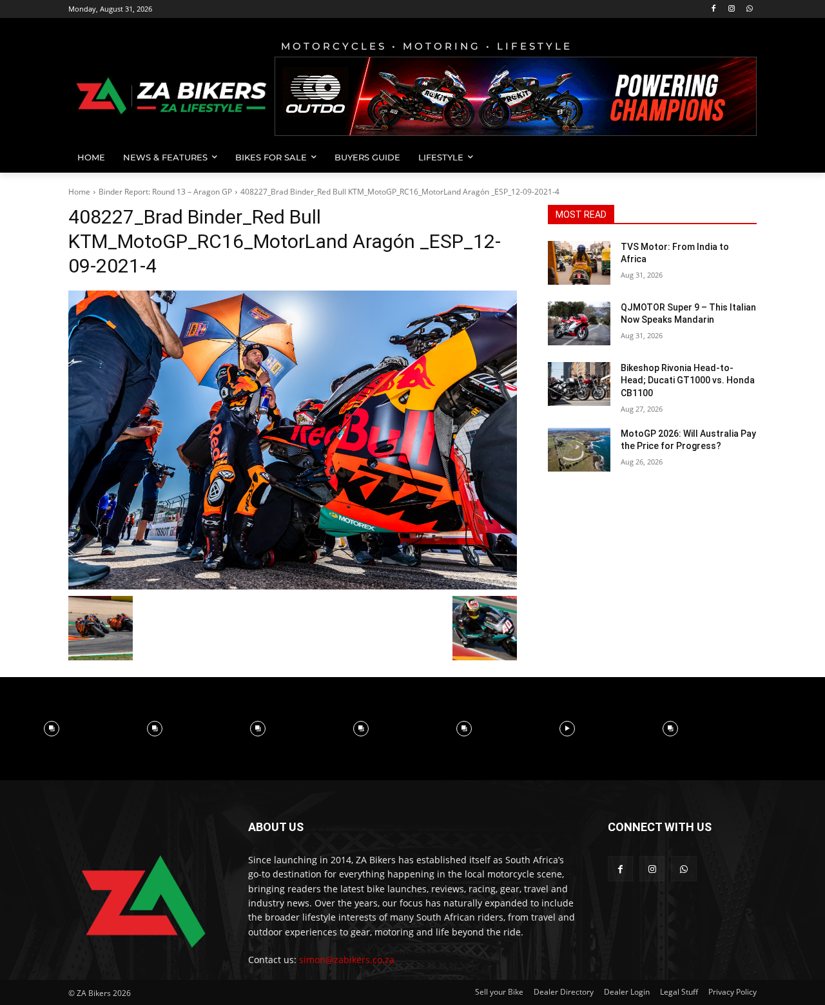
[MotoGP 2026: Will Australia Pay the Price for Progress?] (579, 450)
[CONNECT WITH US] (682, 846)
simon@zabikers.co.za (346, 959)
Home (79, 191)
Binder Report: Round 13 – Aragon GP (165, 191)
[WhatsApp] (749, 9)
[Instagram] (731, 9)
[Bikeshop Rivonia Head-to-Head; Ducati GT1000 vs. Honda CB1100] (579, 384)
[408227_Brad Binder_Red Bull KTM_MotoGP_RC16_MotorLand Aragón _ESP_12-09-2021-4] (292, 440)
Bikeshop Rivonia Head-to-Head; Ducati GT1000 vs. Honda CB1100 (688, 380)
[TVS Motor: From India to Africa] (579, 263)
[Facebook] (713, 9)
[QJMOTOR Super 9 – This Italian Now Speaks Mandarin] (579, 323)
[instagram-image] (51, 728)
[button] (741, 157)
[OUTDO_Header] (516, 96)
